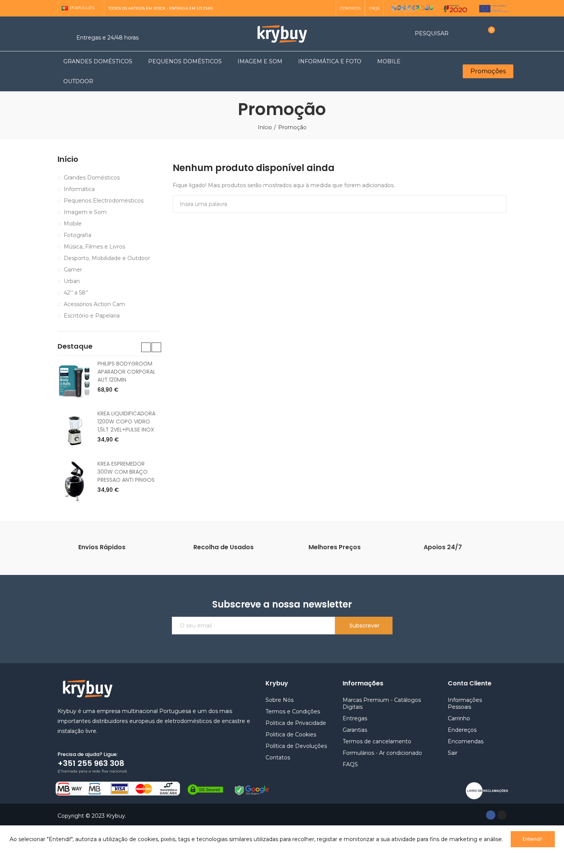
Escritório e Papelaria (92, 315)
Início (68, 159)
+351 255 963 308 (91, 763)
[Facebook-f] (315, 8)
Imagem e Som (85, 212)
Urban (72, 281)
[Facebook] (490, 815)
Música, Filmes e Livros (94, 246)
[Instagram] (328, 8)
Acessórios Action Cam (94, 304)
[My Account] (502, 33)
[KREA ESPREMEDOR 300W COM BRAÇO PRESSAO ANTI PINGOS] (75, 481)
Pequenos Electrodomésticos (103, 200)
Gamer (73, 269)
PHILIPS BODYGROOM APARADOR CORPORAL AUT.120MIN (126, 372)
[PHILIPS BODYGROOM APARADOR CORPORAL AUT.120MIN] (75, 381)
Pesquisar (494, 204)
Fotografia (77, 235)
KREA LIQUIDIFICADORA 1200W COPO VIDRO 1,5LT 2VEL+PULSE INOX (126, 421)
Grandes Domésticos (92, 177)
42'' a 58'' (76, 292)
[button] (350, 8)
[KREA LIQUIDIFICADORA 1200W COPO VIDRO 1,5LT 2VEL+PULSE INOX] (75, 431)
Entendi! (533, 839)
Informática (79, 189)
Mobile (73, 223)
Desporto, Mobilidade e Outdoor (107, 258)
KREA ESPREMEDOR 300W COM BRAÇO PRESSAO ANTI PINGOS (126, 472)
